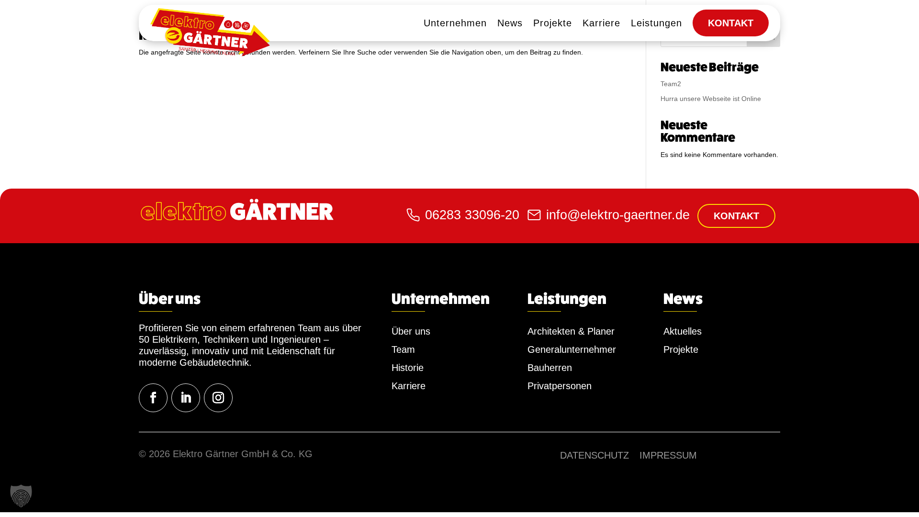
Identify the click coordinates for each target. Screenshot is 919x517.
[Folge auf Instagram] (218, 397)
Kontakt (736, 216)
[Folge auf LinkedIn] (185, 397)
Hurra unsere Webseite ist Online (711, 98)
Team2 (671, 84)
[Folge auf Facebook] (153, 397)
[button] (21, 496)
